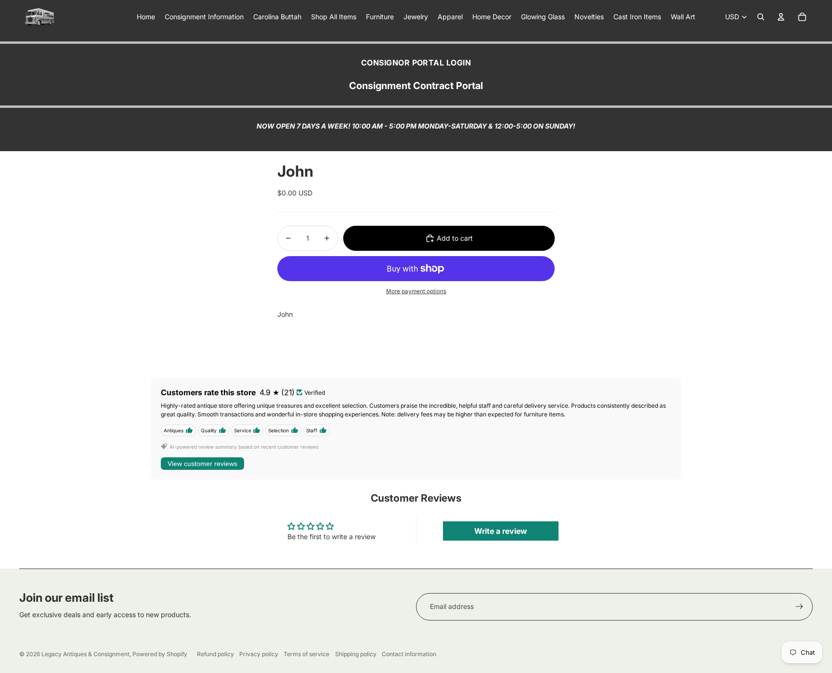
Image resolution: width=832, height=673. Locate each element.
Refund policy (215, 654)
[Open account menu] (781, 16)
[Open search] (760, 16)
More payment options (416, 291)
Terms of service (306, 654)
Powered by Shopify (159, 654)
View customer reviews (202, 463)
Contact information (409, 654)
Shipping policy (356, 654)
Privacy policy (258, 654)
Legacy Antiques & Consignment (85, 654)
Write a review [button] (500, 531)
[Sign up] (799, 606)
